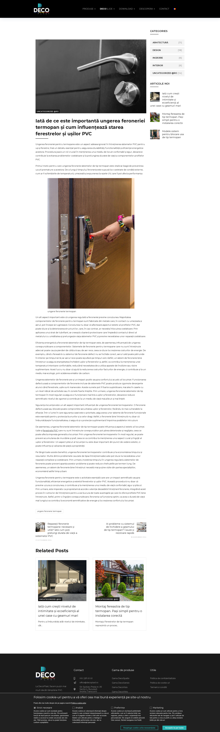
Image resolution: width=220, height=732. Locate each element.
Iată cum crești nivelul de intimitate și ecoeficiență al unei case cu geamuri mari (58, 611)
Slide (106, 9)
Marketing (158, 708)
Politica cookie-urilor (78, 703)
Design (157, 50)
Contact (164, 9)
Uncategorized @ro (47, 111)
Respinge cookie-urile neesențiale (139, 728)
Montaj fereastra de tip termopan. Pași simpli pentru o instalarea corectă (118, 611)
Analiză (79, 708)
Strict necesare (44, 708)
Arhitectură (160, 42)
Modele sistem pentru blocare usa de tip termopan (173, 134)
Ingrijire (158, 58)
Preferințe (119, 708)
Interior (158, 65)
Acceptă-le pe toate (174, 728)
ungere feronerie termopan (49, 511)
